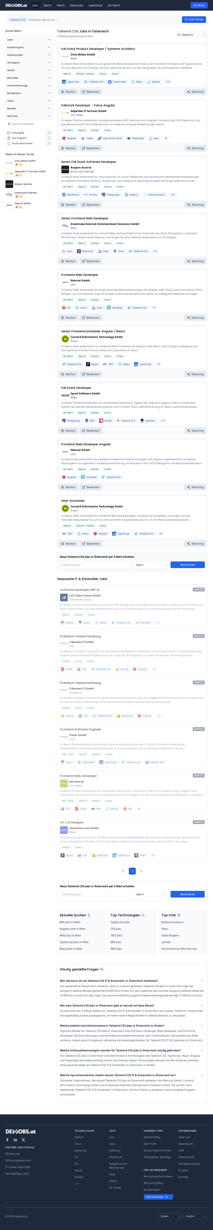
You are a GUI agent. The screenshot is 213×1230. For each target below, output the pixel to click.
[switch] (47, 133)
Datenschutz (186, 1157)
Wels (112, 1174)
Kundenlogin (152, 1189)
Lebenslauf (96, 5)
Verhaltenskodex (189, 1164)
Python (79, 1137)
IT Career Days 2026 (17, 1167)
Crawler (183, 1170)
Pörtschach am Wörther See (179, 949)
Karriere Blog (152, 1137)
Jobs (35, 5)
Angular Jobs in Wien (73, 929)
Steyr (164, 929)
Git (76, 1164)
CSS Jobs (115, 929)
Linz (111, 1137)
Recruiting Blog (153, 1183)
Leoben (166, 942)
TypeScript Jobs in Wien (74, 942)
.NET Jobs (116, 935)
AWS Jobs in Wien (70, 935)
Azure (78, 1170)
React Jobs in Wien (71, 949)
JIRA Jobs (115, 942)
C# (76, 1157)
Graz (112, 1144)
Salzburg (114, 1150)
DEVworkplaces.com (18, 1160)
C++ (77, 1183)
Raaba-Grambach (172, 922)
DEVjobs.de (12, 1154)
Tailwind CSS (67, 31)
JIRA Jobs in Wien (70, 922)
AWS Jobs (116, 949)
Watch (61, 5)
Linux (78, 1144)
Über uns (184, 1137)
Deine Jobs (76, 5)
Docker (79, 1177)
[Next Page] (141, 871)
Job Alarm (114, 5)
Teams (47, 5)
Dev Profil (150, 1144)
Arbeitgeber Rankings (157, 1157)
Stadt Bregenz (170, 935)
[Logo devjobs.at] (16, 5)
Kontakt (183, 1177)
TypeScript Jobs (120, 922)
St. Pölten (115, 1187)
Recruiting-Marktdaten (158, 1176)
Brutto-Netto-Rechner (157, 1150)
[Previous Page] (122, 871)
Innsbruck (115, 1157)
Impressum (185, 1144)
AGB (181, 1150)
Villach (113, 1181)
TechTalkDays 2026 (17, 1174)
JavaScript (81, 1150)
